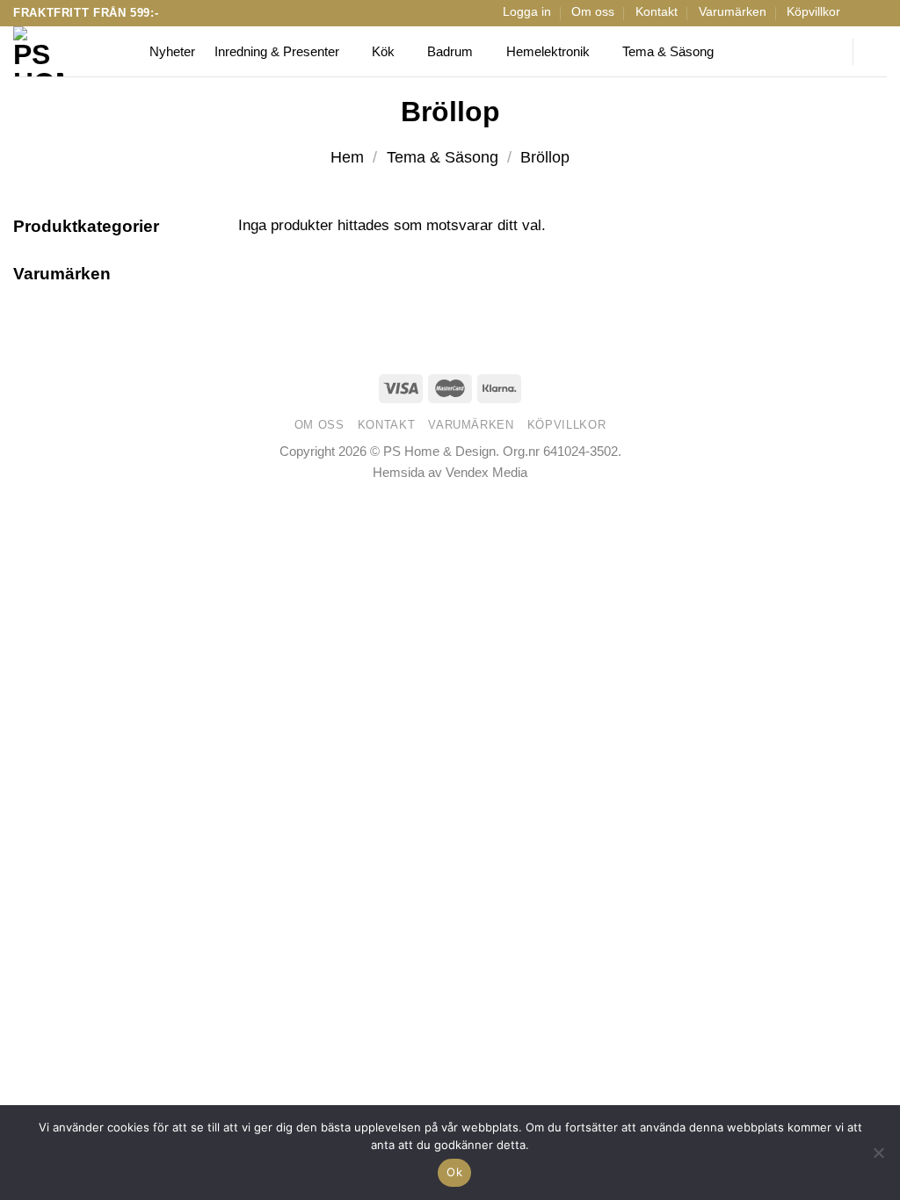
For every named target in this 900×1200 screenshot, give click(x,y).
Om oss (592, 11)
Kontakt (656, 11)
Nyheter (172, 51)
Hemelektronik (548, 51)
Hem (347, 157)
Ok (454, 1172)
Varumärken (732, 11)
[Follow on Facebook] (860, 12)
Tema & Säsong (668, 51)
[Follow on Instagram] (877, 12)
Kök (383, 51)
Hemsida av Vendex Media (450, 472)
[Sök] (828, 51)
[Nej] (878, 1158)
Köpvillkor (813, 11)
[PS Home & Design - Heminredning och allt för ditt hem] (68, 51)
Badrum (450, 51)
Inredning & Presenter (276, 51)
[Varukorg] (878, 52)
